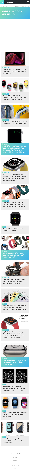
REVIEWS (23, 6)
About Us (15, 457)
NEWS (2, 6)
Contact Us (15, 460)
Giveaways (15, 468)
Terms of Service (15, 465)
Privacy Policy (15, 462)
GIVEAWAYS (16, 6)
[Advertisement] (15, 34)
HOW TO (8, 6)
